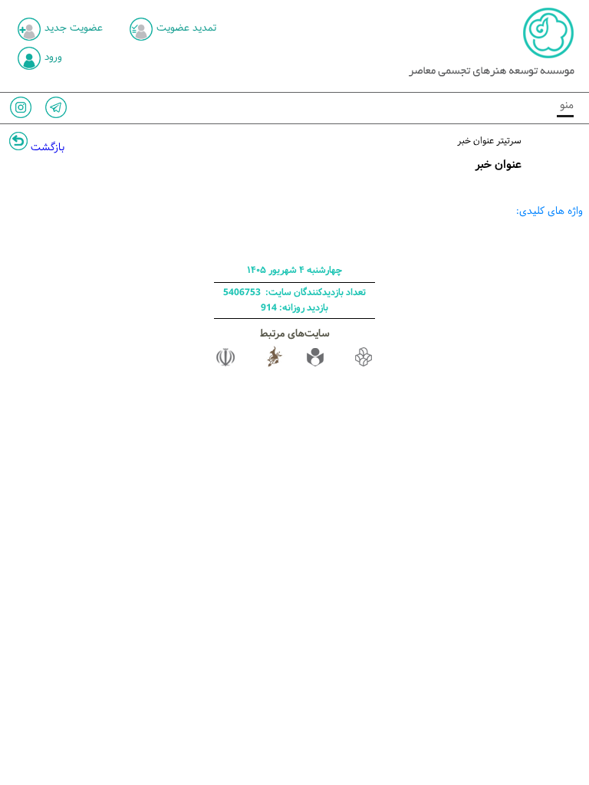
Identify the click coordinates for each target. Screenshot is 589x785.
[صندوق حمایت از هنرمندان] (315, 365)
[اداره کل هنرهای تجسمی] (274, 365)
